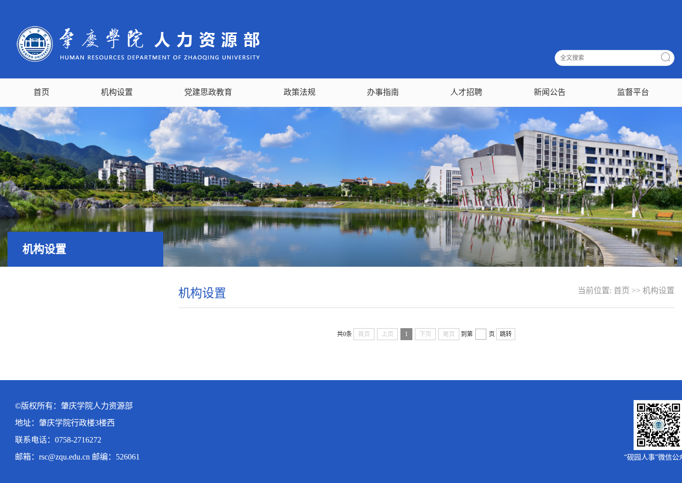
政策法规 (300, 92)
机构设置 (117, 92)
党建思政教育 (208, 92)
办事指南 (383, 92)
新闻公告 (550, 92)
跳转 (506, 334)
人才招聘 (466, 92)
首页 (41, 92)
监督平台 (633, 92)
